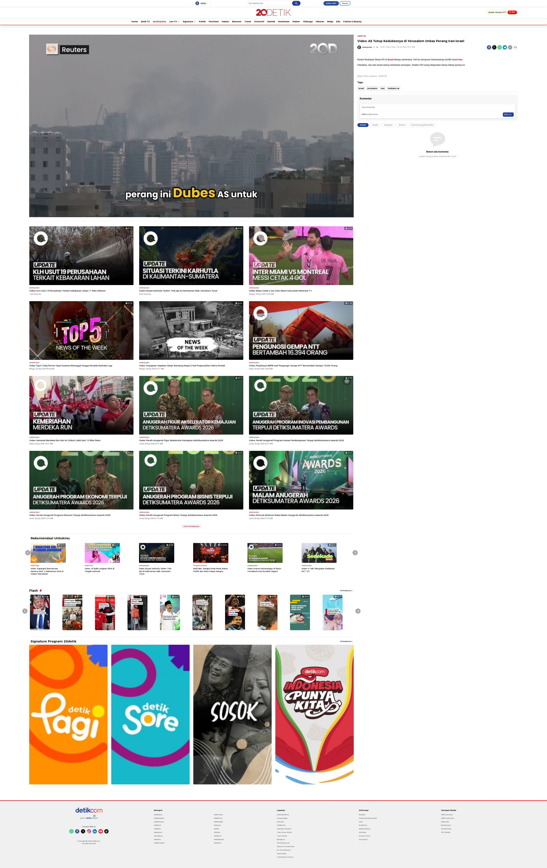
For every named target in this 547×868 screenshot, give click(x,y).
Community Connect (285, 857)
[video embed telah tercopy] (515, 47)
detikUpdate (159, 21)
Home (134, 21)
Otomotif (259, 21)
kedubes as (393, 88)
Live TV (173, 21)
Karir (361, 822)
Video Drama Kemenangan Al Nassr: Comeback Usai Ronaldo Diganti (264, 569)
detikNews (158, 815)
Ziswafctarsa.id (283, 843)
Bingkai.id (281, 839)
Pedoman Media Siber (368, 818)
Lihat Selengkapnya (191, 526)
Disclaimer (363, 839)
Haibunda (445, 822)
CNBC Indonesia (447, 818)
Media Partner (364, 829)
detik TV (145, 21)
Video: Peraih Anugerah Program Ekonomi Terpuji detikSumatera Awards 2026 (69, 515)
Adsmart (280, 822)
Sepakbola (158, 836)
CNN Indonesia (447, 815)
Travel (247, 21)
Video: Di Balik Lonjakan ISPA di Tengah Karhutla (99, 569)
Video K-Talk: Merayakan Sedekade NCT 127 (318, 569)
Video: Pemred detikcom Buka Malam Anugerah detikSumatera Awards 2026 (288, 515)
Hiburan (320, 21)
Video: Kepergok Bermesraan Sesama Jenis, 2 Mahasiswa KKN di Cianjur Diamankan (47, 571)
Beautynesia (446, 825)
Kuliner (296, 21)
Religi (330, 21)
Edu (338, 21)
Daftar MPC (331, 3)
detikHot (157, 829)
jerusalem (372, 88)
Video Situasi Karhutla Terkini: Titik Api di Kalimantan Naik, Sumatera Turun (178, 291)
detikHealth (218, 822)
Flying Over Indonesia (285, 846)
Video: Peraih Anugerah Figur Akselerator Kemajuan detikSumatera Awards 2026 (181, 440)
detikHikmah (219, 839)
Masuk (345, 3)
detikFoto (218, 836)
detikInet (157, 825)
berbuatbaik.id (283, 815)
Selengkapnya (346, 591)
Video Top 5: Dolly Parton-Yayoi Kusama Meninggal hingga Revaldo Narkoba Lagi (70, 366)
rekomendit (281, 854)
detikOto (157, 839)
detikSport (158, 832)
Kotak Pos (363, 825)
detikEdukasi (159, 818)
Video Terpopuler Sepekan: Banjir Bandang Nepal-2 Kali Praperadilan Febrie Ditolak (182, 366)
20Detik (217, 832)
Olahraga (308, 21)
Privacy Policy (364, 836)
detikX (216, 829)
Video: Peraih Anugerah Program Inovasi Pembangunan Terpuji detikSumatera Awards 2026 (296, 440)
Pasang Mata (282, 818)
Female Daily (446, 829)
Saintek (271, 21)
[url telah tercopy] (510, 47)
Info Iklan (362, 832)
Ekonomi (236, 21)
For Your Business (284, 850)
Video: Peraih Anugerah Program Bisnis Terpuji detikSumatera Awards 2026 (178, 515)
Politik (202, 21)
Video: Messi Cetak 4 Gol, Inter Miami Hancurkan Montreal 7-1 (280, 291)
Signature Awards (284, 829)
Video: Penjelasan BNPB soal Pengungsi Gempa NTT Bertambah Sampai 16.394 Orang (293, 366)
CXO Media (445, 832)
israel (361, 88)
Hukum (225, 21)
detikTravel (218, 815)
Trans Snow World (284, 832)
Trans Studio (282, 836)
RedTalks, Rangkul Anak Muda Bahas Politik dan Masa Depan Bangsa (210, 569)
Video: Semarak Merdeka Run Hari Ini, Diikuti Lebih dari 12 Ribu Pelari (65, 440)
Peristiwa (214, 21)
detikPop (217, 843)
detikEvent (281, 825)
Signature (188, 21)
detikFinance (159, 822)
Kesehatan (283, 21)
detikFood (218, 818)
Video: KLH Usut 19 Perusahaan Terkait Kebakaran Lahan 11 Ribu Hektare (67, 291)
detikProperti (159, 843)
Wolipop (217, 825)
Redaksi (362, 815)
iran (383, 88)
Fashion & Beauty (352, 21)
